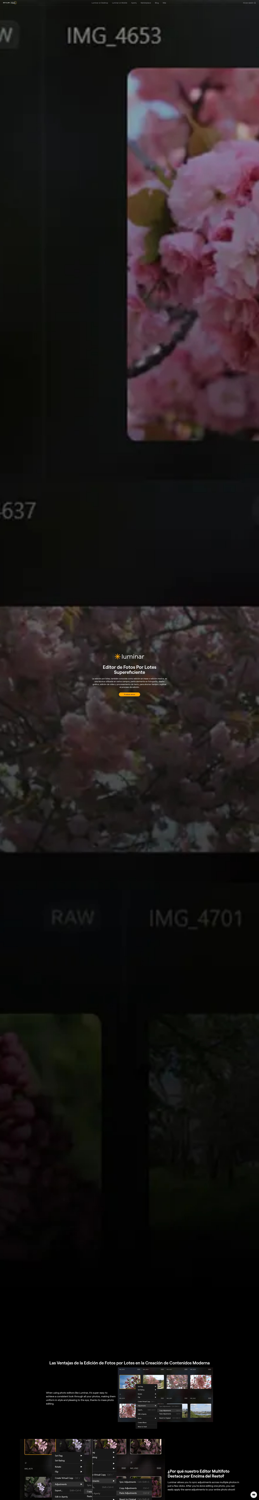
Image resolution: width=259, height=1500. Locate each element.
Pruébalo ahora (129, 694)
